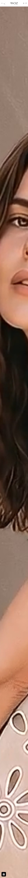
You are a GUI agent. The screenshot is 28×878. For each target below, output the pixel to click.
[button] (2, 3)
